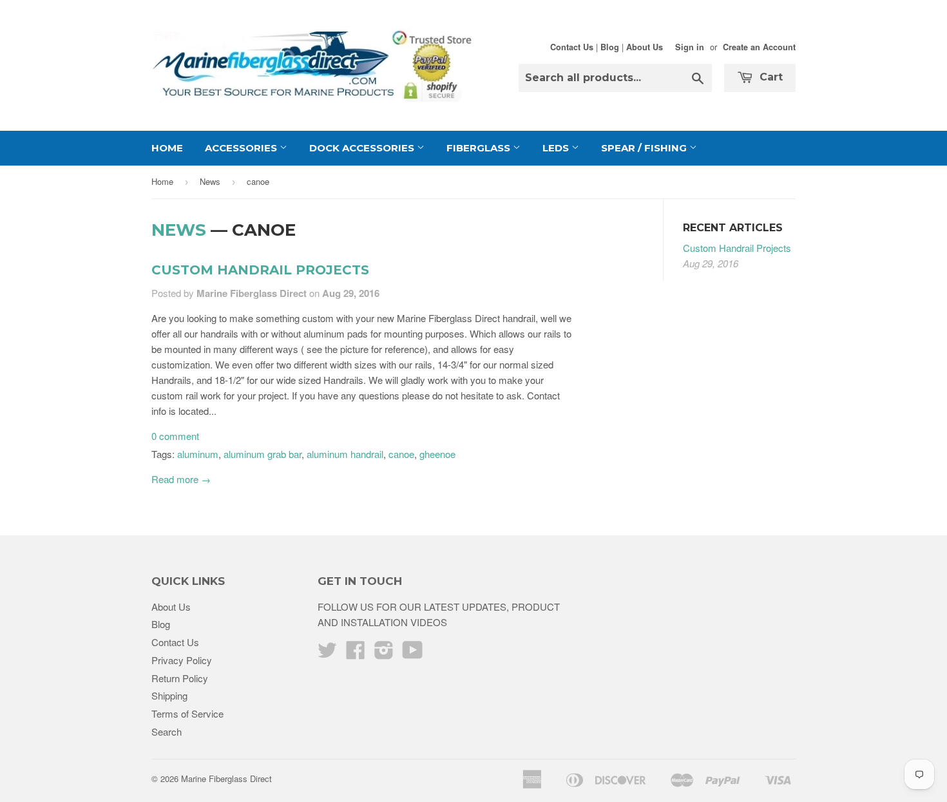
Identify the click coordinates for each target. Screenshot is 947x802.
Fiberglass (479, 148)
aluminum (197, 454)
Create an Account (759, 47)
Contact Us (571, 47)
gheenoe (437, 454)
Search (166, 731)
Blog (609, 47)
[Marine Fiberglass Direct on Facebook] (355, 653)
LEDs (556, 148)
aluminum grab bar (262, 454)
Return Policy (179, 678)
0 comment (175, 436)
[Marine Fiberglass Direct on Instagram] (384, 653)
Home (167, 148)
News (210, 181)
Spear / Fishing (645, 148)
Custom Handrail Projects (260, 270)
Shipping (169, 695)
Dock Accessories (363, 148)
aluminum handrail (345, 454)
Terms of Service (187, 713)
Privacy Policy (181, 660)
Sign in (689, 47)
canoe (401, 454)
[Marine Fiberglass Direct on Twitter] (327, 653)
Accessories (242, 148)
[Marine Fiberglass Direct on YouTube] (413, 653)
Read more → (181, 479)
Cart (769, 77)
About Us (644, 47)
